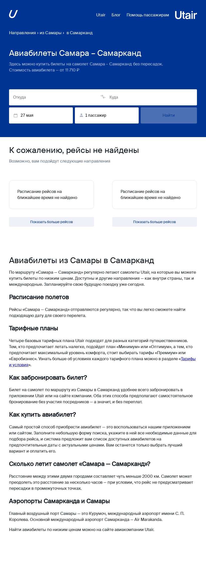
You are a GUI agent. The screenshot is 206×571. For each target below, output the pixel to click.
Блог (116, 15)
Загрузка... (155, 222)
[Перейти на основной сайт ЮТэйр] (13, 15)
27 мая (27, 115)
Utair (101, 15)
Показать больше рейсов (51, 222)
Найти (169, 115)
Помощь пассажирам (148, 15)
